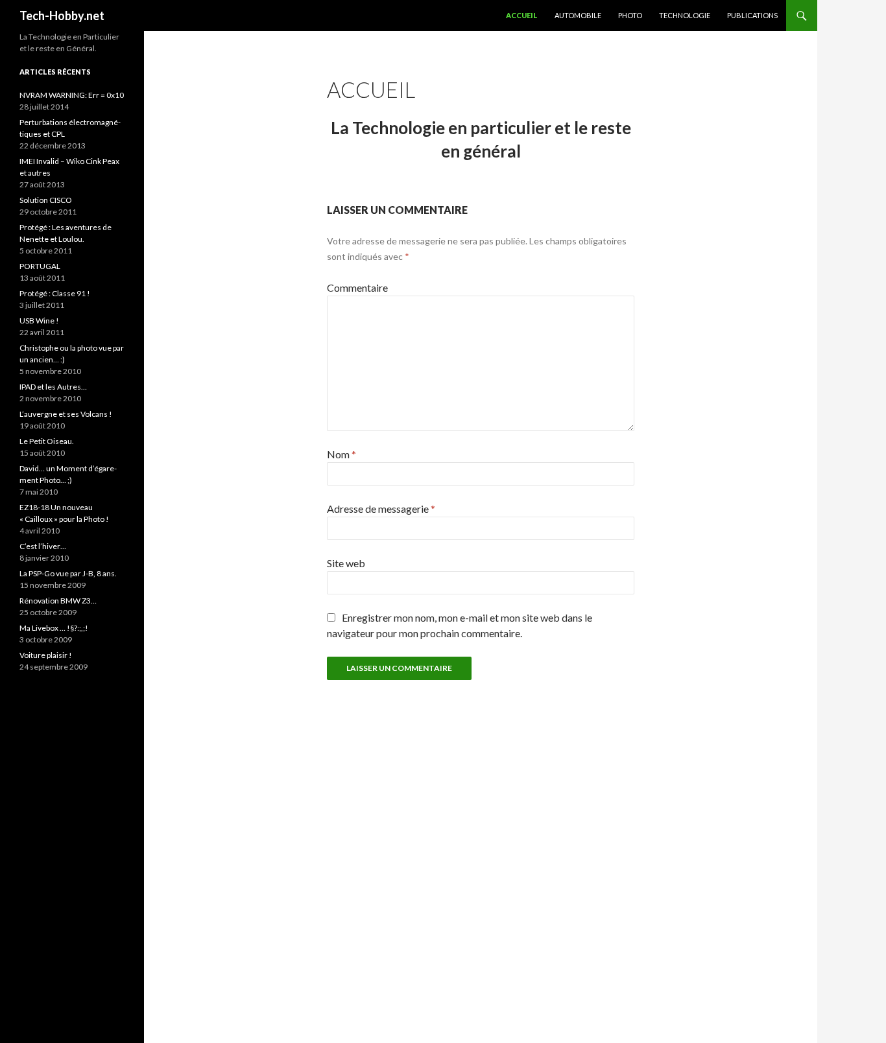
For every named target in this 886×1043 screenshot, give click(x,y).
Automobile (578, 15)
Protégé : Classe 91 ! (54, 293)
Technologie (684, 15)
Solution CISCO (45, 200)
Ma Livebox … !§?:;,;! (53, 628)
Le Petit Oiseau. (46, 441)
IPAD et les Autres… (53, 387)
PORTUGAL (39, 266)
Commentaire (357, 287)
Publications (752, 15)
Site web (346, 563)
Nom (341, 454)
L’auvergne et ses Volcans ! (65, 414)
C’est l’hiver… (42, 546)
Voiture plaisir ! (45, 655)
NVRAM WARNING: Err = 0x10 (71, 95)
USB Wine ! (39, 320)
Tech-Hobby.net (61, 15)
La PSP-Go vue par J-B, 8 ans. (68, 573)
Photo (630, 15)
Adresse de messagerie (381, 508)
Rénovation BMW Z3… (58, 600)
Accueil (522, 15)
